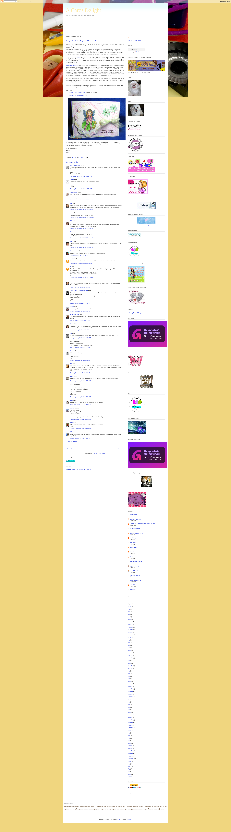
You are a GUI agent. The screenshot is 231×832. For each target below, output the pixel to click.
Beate (71, 350)
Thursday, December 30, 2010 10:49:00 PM (81, 277)
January (130, 624)
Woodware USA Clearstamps (76, 95)
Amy (71, 363)
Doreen (72, 306)
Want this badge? (146, 225)
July (129, 609)
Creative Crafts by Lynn (136, 533)
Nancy (71, 241)
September (130, 635)
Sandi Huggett (134, 538)
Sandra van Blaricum (135, 519)
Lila (71, 213)
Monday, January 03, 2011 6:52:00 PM (80, 360)
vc (70, 266)
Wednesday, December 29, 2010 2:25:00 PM (81, 228)
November (130, 629)
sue (71, 333)
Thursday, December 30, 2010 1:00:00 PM (81, 263)
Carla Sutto (133, 585)
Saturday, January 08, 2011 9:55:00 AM (80, 438)
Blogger (130, 819)
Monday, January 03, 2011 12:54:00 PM (80, 338)
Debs (71, 400)
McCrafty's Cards (74, 314)
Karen (71, 376)
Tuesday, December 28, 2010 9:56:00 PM (81, 189)
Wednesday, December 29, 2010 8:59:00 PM (81, 247)
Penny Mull (133, 589)
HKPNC (119, 819)
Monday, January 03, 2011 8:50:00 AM (80, 320)
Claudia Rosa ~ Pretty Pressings (79, 290)
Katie (71, 220)
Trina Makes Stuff (134, 570)
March (129, 619)
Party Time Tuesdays (75, 57)
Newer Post (70, 449)
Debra (71, 432)
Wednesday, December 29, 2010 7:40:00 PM (81, 238)
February (130, 622)
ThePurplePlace (134, 547)
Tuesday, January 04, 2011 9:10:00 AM (80, 373)
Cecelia (72, 179)
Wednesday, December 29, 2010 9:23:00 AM (81, 209)
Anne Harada (73, 251)
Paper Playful (133, 514)
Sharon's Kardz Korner (136, 561)
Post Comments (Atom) (99, 453)
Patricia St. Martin (135, 575)
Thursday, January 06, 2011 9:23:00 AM (80, 419)
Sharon (72, 258)
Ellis (71, 232)
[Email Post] (87, 157)
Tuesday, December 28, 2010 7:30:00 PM (81, 176)
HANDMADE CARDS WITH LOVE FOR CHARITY (143, 524)
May (129, 614)
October (130, 632)
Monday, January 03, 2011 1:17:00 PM (80, 347)
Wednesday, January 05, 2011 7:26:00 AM (81, 380)
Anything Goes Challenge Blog (77, 92)
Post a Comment (72, 441)
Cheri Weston (133, 552)
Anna (71, 324)
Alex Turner (133, 542)
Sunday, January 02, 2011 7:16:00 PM (80, 303)
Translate (140, 52)
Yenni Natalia (73, 192)
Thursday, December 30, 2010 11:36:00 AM (81, 255)
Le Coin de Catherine (135, 580)
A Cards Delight (83, 10)
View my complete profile (134, 40)
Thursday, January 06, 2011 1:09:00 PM (80, 428)
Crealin (132, 556)
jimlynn (72, 422)
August (129, 606)
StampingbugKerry (75, 165)
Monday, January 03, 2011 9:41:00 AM (80, 330)
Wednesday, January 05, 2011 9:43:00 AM (81, 397)
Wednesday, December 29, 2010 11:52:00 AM (82, 217)
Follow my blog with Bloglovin (135, 313)
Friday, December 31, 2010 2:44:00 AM (80, 287)
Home (95, 449)
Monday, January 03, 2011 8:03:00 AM (80, 311)
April (129, 616)
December (130, 627)
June (129, 611)
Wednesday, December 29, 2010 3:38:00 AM (81, 200)
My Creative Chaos (135, 528)
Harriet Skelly (73, 281)
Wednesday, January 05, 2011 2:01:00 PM (81, 404)
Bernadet (72, 408)
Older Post (120, 449)
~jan (71, 203)
